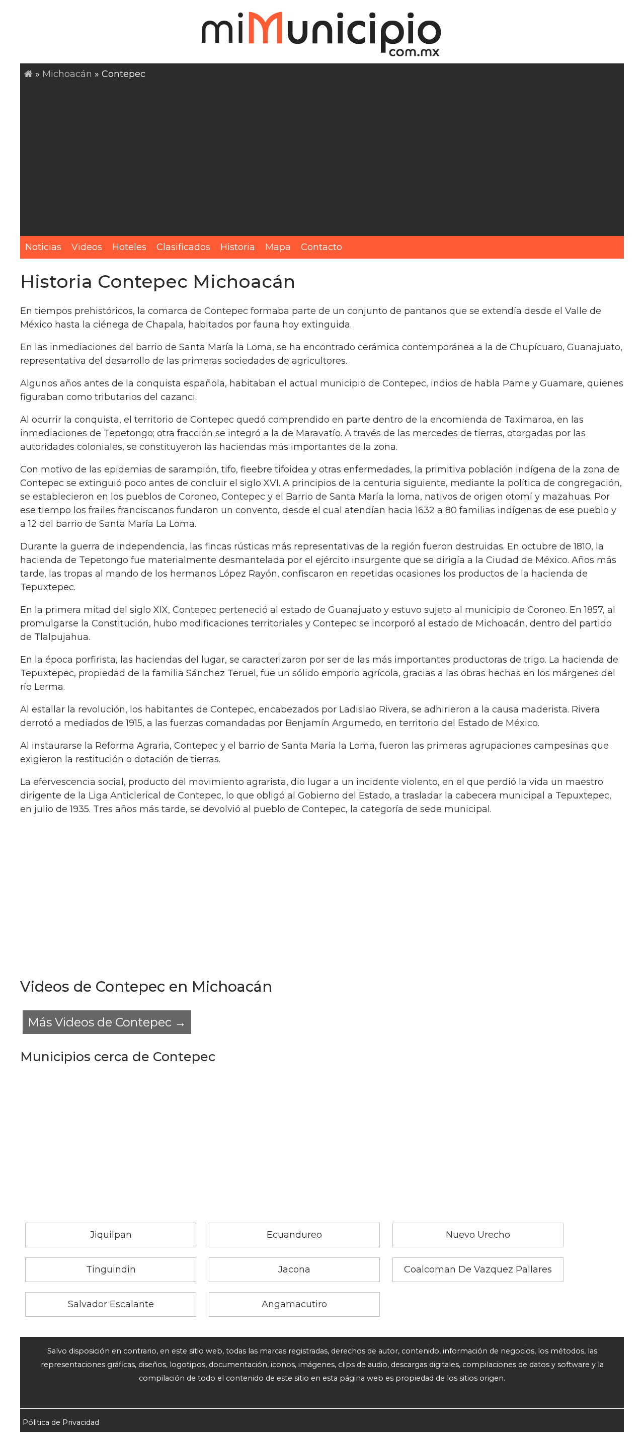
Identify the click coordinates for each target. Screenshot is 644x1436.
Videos (86, 247)
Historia (237, 247)
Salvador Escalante (111, 1304)
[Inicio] (28, 73)
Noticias (43, 247)
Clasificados (183, 247)
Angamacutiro (294, 1304)
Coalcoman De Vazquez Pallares (478, 1269)
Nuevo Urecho (478, 1234)
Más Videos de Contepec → (107, 1022)
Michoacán (67, 73)
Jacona (294, 1269)
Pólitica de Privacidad (61, 1422)
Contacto (321, 247)
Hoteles (129, 247)
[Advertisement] (324, 156)
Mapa (278, 247)
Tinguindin (111, 1269)
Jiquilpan (111, 1234)
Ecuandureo (294, 1234)
